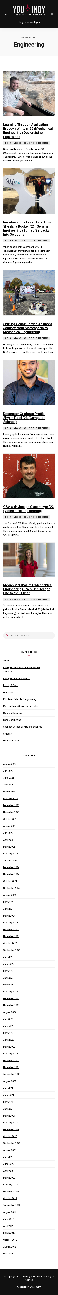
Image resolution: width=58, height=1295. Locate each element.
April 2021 (8, 1109)
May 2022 (8, 1033)
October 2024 (10, 881)
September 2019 (11, 1205)
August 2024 (9, 895)
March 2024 (9, 915)
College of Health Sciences (16, 678)
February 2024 (10, 922)
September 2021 (11, 1074)
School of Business (13, 713)
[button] (5, 14)
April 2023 (8, 978)
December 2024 (11, 867)
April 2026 (8, 784)
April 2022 (8, 1040)
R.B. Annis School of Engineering (19, 699)
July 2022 (8, 1019)
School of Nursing (12, 720)
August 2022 (9, 1012)
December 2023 (11, 929)
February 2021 (10, 1122)
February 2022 (10, 1053)
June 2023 (8, 964)
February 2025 (10, 853)
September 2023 (11, 950)
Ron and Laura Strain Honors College (21, 706)
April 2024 (8, 909)
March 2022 (9, 1046)
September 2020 (11, 1143)
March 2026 (9, 791)
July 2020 (8, 1157)
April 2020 (8, 1171)
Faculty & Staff (10, 685)
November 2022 (11, 1005)
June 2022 (8, 1026)
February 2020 (10, 1184)
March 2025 (9, 846)
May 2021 (8, 1102)
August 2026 (9, 764)
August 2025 (9, 826)
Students (8, 733)
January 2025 (10, 860)
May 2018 (8, 1253)
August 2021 (9, 1081)
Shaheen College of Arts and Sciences (22, 727)
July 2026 (8, 771)
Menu (52, 14)
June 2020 (8, 1164)
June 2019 (8, 1219)
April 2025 (8, 840)
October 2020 (10, 1136)
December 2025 (11, 805)
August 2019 (9, 1212)
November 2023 (11, 936)
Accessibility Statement (29, 1287)
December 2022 (11, 998)
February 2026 (10, 798)
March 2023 (9, 984)
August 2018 (9, 1246)
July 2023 (8, 957)
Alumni (6, 660)
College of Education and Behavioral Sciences (21, 669)
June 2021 (8, 1095)
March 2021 (9, 1115)
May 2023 (8, 971)
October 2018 (10, 1240)
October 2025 (10, 819)
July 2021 (8, 1088)
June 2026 (8, 778)
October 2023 (10, 943)
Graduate (8, 692)
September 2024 (11, 888)
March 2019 (9, 1233)
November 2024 (11, 874)
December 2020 (11, 1129)
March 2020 (9, 1177)
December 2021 (11, 1060)
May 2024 (8, 902)
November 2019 (11, 1191)
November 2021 (11, 1067)
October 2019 (10, 1198)
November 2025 (11, 812)
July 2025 (8, 833)
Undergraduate (11, 740)
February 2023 (10, 991)
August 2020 (9, 1150)
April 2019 (8, 1226)
